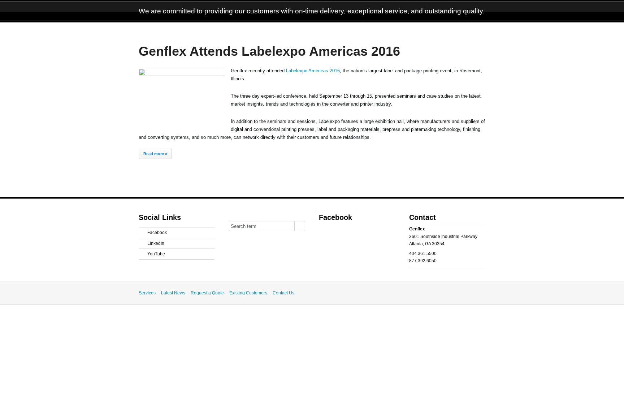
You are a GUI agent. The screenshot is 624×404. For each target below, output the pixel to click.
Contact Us (283, 292)
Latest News (173, 292)
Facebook (157, 232)
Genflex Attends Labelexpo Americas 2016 (269, 51)
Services (147, 292)
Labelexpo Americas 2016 (313, 70)
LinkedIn (155, 243)
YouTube (156, 253)
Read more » (155, 154)
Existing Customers (248, 292)
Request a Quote (207, 292)
